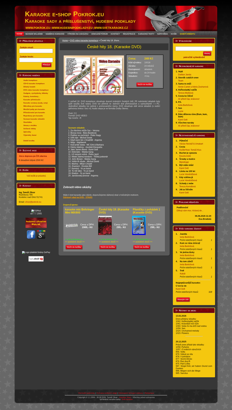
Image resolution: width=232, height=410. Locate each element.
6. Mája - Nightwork (77, 142)
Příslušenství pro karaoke (34, 112)
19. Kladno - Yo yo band (79, 173)
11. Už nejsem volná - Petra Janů (83, 154)
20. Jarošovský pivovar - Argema (83, 175)
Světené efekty (29, 129)
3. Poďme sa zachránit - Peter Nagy (84, 135)
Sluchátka (27, 122)
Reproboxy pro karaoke (33, 116)
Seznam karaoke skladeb (33, 119)
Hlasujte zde (183, 299)
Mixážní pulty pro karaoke (34, 109)
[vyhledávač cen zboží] (36, 261)
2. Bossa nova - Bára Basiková (82, 133)
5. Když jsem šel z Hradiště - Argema (85, 140)
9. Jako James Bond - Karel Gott (83, 149)
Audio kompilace (30, 80)
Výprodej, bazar (30, 135)
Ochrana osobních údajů (106, 393)
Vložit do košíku (145, 84)
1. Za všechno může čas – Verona (83, 130)
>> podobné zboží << (75, 242)
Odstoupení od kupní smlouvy (130, 393)
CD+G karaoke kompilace (34, 83)
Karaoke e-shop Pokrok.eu (80, 17)
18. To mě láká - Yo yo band (81, 171)
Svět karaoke (127, 399)
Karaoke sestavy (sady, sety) (35, 103)
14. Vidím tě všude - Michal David (83, 161)
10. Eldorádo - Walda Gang (80, 152)
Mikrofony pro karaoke (32, 106)
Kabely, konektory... (31, 96)
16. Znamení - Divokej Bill (80, 166)
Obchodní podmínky (86, 393)
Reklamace (149, 393)
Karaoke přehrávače (31, 100)
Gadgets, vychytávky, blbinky (35, 93)
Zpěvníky (27, 132)
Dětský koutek (29, 87)
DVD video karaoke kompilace (36, 90)
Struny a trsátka (30, 125)
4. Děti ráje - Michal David (80, 137)
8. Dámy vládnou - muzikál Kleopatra (85, 147)
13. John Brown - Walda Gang (82, 159)
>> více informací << (74, 239)
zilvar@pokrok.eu (33, 202)
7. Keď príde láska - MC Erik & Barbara (86, 145)
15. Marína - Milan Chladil (80, 164)
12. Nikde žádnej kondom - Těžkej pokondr (88, 156)
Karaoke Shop (125, 397)
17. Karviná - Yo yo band (79, 168)
